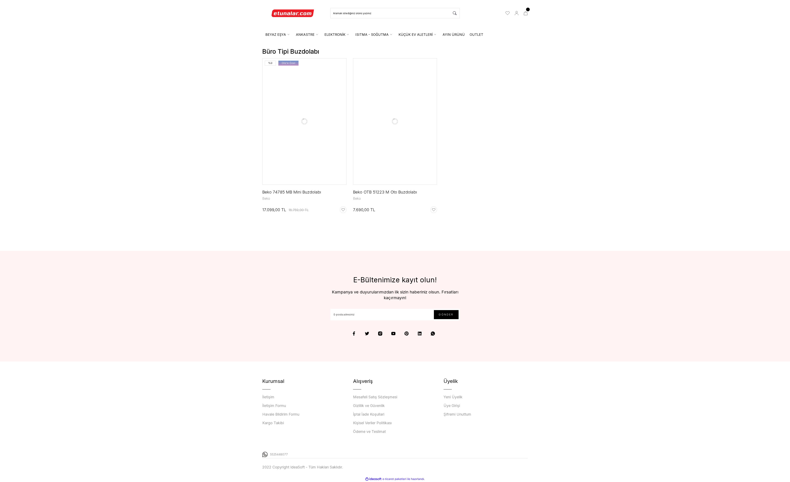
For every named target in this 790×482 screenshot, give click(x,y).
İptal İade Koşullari (368, 414)
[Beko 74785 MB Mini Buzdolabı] (304, 121)
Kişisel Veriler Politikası (372, 423)
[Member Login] (517, 13)
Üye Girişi (452, 405)
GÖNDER (446, 314)
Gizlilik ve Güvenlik (369, 405)
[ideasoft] (373, 479)
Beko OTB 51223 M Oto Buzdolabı (385, 192)
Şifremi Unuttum (457, 414)
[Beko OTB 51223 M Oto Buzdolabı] (395, 121)
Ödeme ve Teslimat (369, 431)
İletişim (268, 397)
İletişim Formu (274, 405)
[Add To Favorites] (343, 209)
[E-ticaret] (394, 479)
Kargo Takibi (273, 423)
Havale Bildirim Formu (280, 414)
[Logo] (293, 13)
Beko (266, 198)
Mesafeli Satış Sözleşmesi (375, 397)
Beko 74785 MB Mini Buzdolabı (291, 192)
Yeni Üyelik (453, 397)
